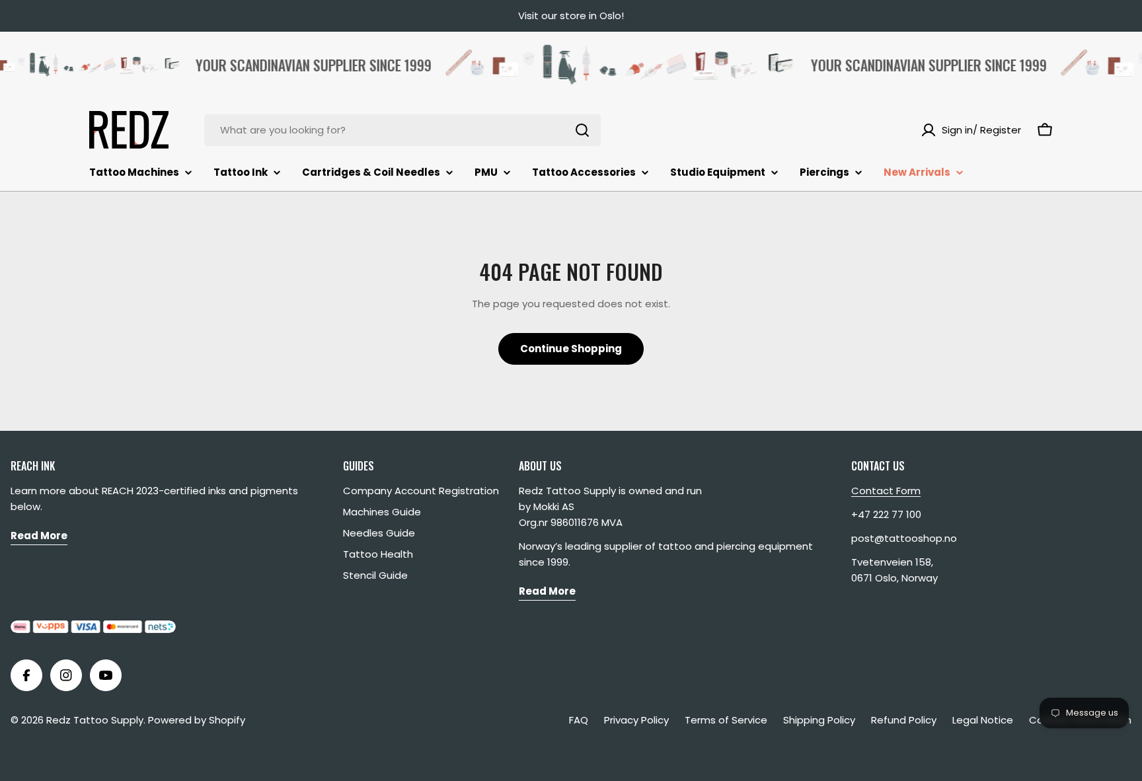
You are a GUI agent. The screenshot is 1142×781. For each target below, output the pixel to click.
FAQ (578, 720)
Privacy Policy (636, 720)
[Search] (582, 130)
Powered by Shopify (196, 720)
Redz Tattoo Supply (94, 720)
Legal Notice (982, 720)
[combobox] (402, 130)
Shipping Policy (819, 720)
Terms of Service (726, 720)
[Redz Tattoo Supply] (612, 65)
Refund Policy (903, 720)
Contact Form (886, 491)
